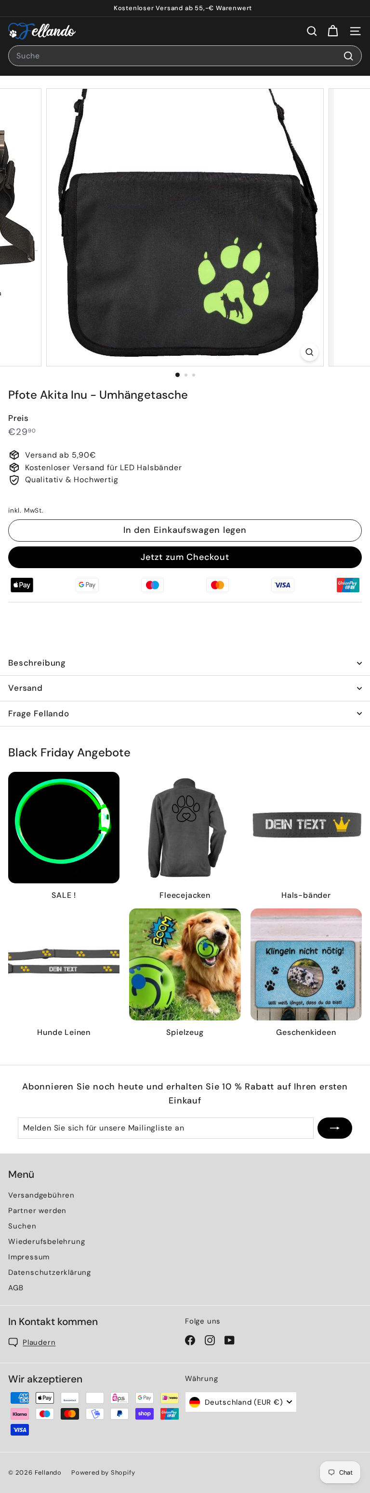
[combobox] (185, 56)
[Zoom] (309, 352)
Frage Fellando (38, 713)
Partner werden (37, 1210)
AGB (15, 1288)
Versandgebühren (41, 1195)
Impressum (29, 1257)
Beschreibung (37, 662)
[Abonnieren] (334, 1128)
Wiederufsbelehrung (46, 1241)
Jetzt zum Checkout (185, 557)
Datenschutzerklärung (49, 1272)
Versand (25, 688)
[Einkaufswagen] (332, 31)
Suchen (22, 1226)
